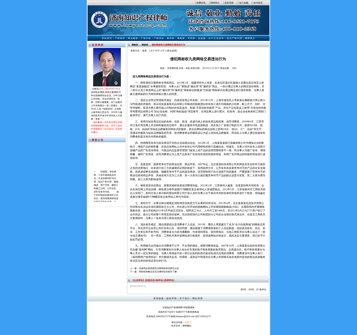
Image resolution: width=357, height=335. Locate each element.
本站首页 (107, 38)
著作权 (171, 38)
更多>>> (99, 119)
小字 (162, 50)
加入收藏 (243, 2)
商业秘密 (133, 38)
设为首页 (258, 2)
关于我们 (184, 298)
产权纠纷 (146, 38)
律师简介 (215, 2)
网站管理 (197, 298)
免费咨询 (201, 2)
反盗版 (202, 38)
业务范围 (229, 2)
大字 (152, 50)
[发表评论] (168, 280)
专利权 (191, 38)
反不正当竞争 (216, 38)
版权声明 (171, 298)
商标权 (181, 38)
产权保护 (120, 38)
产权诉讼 (159, 38)
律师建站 (186, 325)
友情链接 (158, 298)
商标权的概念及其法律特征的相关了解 (158, 271)
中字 (157, 50)
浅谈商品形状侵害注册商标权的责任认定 (159, 268)
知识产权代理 (234, 38)
